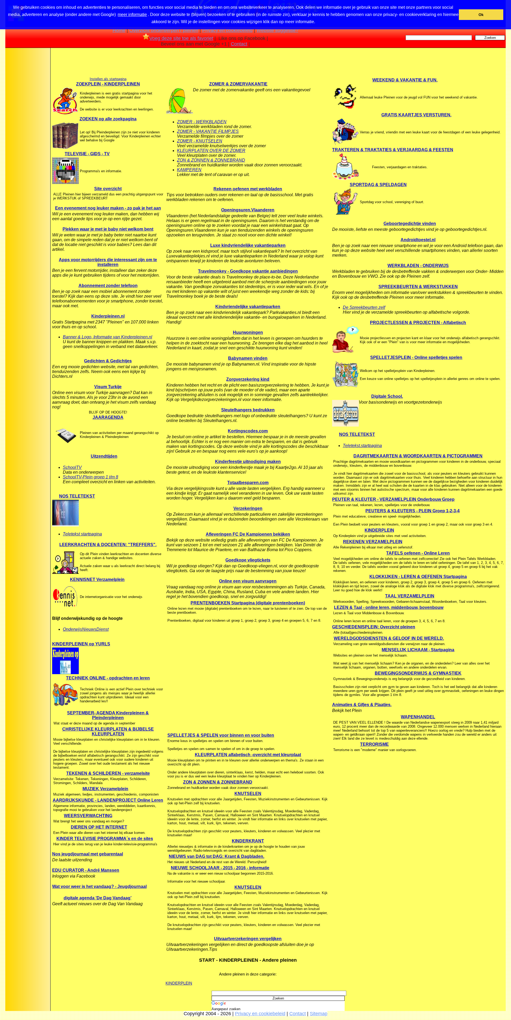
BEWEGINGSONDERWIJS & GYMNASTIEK (418, 673)
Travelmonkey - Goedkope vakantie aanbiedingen (248, 271)
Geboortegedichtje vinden (410, 223)
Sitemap (318, 1013)
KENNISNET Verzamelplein (97, 579)
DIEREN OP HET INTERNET (99, 827)
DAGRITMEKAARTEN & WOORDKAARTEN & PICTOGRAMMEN (418, 456)
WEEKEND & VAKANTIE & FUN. (405, 80)
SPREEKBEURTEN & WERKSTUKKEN (418, 286)
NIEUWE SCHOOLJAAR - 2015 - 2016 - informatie (220, 868)
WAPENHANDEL (418, 717)
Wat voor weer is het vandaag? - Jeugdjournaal (99, 886)
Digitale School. (387, 396)
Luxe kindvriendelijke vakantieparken (248, 245)
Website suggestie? (277, 30)
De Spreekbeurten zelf (364, 307)
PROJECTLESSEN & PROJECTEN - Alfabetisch (418, 322)
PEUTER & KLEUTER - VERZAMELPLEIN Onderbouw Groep (393, 499)
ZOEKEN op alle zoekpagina (108, 119)
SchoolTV (72, 467)
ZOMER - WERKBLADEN (201, 122)
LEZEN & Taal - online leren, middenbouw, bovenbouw (388, 607)
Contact (239, 44)
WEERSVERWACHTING (88, 815)
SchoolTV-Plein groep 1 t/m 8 (90, 477)
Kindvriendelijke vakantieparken (247, 306)
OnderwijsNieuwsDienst (86, 629)
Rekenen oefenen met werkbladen (247, 189)
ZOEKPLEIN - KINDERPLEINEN (108, 84)
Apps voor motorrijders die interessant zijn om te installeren (108, 262)
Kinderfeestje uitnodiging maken (248, 461)
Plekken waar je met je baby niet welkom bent (108, 229)
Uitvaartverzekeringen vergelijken (248, 938)
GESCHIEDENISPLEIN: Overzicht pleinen (373, 627)
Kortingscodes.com (248, 431)
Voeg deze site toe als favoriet (181, 38)
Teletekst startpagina (82, 534)
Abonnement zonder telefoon (108, 285)
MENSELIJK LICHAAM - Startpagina (418, 650)
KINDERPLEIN (179, 983)
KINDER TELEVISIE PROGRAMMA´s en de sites (104, 838)
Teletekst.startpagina (362, 445)
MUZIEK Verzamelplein (105, 788)
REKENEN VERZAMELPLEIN (372, 541)
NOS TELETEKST (77, 496)
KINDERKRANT (248, 841)
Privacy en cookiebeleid (227, 30)
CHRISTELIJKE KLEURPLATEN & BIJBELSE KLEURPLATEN (108, 731)
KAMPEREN (189, 169)
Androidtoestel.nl (418, 239)
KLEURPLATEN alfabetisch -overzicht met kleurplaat (248, 754)
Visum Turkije (108, 386)
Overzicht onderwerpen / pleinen (163, 30)
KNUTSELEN (247, 793)
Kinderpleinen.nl (108, 316)
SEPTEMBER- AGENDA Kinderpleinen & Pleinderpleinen (108, 715)
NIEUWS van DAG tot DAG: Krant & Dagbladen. (216, 856)
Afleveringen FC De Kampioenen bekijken (248, 534)
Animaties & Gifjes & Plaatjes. (362, 704)
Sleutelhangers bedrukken (248, 410)
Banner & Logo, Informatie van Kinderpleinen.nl (107, 337)
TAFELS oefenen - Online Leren (418, 553)
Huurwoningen (248, 332)
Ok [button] (481, 15)
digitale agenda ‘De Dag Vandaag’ (97, 898)
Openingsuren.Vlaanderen (247, 210)
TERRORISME (374, 744)
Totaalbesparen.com (248, 482)
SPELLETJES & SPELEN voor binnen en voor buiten (220, 735)
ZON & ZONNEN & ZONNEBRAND (211, 160)
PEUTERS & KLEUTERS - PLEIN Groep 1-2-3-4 (412, 511)
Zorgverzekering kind (247, 379)
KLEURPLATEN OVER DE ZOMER (211, 150)
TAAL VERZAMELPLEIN (409, 596)
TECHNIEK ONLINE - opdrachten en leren (108, 678)
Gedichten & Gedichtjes (108, 361)
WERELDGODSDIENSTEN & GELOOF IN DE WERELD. (389, 638)
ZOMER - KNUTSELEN (199, 141)
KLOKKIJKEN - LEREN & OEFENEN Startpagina (418, 576)
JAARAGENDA (108, 417)
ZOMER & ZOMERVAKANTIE (238, 84)
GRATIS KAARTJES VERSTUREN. (416, 115)
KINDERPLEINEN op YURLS (81, 644)
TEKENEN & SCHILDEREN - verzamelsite (108, 773)
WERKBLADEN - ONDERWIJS (418, 265)
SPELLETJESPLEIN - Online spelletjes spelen (416, 357)
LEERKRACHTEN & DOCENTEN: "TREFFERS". (107, 544)
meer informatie (132, 14)
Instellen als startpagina (108, 79)
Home (119, 30)
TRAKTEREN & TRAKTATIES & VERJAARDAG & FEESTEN (392, 150)
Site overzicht (108, 188)
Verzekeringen (247, 508)
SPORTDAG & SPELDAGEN (378, 184)
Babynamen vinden (247, 358)
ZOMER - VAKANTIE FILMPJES (208, 131)
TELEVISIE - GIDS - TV (87, 153)
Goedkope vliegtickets (247, 560)
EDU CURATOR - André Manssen (85, 870)
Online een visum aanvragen (248, 581)
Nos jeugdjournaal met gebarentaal (87, 854)
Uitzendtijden (104, 456)
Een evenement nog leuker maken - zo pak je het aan (108, 208)
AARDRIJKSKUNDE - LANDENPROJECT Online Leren (108, 800)
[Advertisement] (27, 134)
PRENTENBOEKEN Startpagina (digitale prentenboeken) (248, 603)
